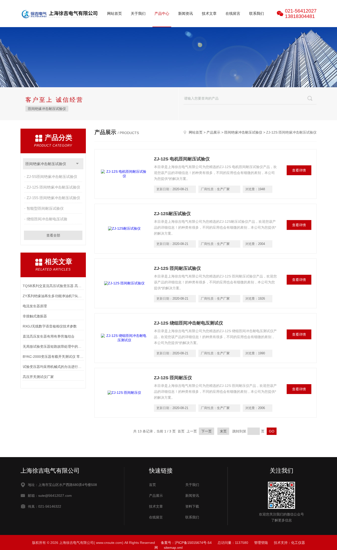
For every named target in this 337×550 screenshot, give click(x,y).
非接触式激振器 (35, 316)
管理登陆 (261, 543)
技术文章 (209, 13)
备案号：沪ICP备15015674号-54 (186, 543)
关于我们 (138, 13)
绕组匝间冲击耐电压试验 (47, 219)
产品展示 (213, 132)
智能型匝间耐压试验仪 (45, 208)
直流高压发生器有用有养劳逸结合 (49, 336)
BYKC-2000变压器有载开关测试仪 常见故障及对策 (53, 357)
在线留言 (232, 13)
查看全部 (53, 235)
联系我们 (256, 13)
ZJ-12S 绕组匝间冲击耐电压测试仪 (188, 323)
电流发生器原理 (35, 306)
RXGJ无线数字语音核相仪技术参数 (50, 326)
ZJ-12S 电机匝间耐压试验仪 (182, 158)
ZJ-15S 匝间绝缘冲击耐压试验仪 (53, 198)
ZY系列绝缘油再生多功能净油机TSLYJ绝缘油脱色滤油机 (53, 296)
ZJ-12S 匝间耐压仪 (173, 377)
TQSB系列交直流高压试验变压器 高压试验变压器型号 (53, 286)
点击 (77, 163)
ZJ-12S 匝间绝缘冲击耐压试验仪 (53, 187)
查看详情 (299, 170)
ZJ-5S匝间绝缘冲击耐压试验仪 (52, 176)
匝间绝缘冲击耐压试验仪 (47, 109)
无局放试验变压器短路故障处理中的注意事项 (53, 346)
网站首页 (114, 13)
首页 (152, 485)
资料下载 (192, 506)
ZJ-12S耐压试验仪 (172, 213)
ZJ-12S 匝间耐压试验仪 (177, 268)
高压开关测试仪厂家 (38, 377)
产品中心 (161, 13)
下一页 (206, 431)
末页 (223, 431)
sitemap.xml (173, 548)
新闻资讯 (185, 13)
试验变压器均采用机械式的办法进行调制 (53, 367)
